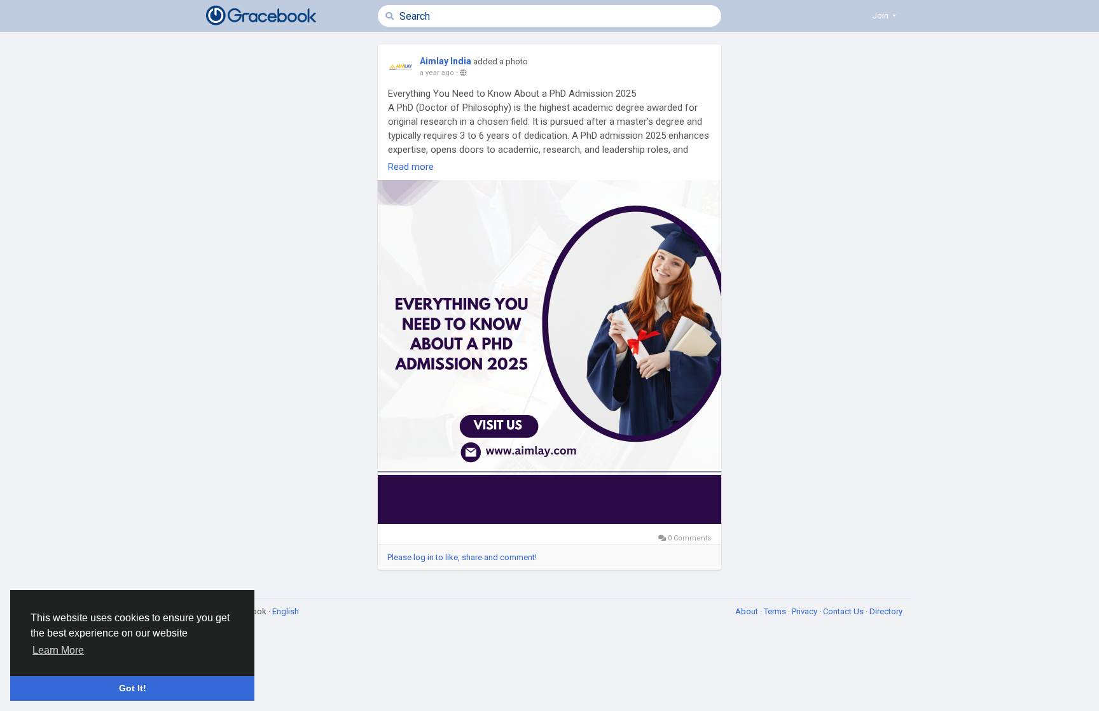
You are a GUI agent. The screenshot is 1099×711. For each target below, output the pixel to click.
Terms (776, 611)
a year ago (437, 73)
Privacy (805, 611)
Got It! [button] (132, 688)
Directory (885, 611)
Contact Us (844, 611)
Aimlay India (445, 61)
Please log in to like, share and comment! (462, 557)
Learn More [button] (58, 650)
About (747, 611)
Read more (411, 166)
